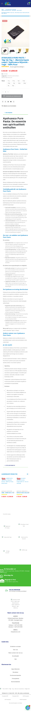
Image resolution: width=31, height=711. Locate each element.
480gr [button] (24, 83)
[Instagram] (20, 635)
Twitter (5, 101)
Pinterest (8, 101)
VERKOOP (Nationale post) (7, 77)
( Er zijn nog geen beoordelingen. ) (17, 66)
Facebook (3, 101)
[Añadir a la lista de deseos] (13, 492)
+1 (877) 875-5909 (8, 577)
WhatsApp (13, 101)
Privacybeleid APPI (5, 696)
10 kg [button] (13, 80)
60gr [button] (13, 85)
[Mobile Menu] (2, 3)
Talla (3, 80)
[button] (3, 33)
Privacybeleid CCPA (15, 696)
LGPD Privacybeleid (8, 699)
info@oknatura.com (15, 632)
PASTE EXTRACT (15, 75)
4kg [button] (8, 85)
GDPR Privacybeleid (26, 696)
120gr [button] (23, 80)
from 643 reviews (7, 514)
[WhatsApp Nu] (2, 576)
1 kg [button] (8, 80)
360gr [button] (19, 83)
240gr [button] (9, 83)
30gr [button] (14, 83)
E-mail (11, 101)
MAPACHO (4, 491)
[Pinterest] (17, 635)
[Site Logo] (8, 3)
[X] (13, 635)
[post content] (8, 483)
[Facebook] (10, 635)
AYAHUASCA (9, 75)
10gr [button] (19, 80)
